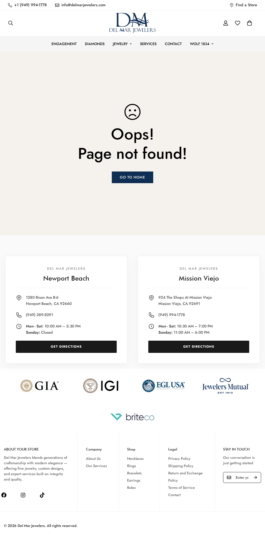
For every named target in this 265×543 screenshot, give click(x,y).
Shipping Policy (180, 465)
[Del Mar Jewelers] (132, 23)
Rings (131, 465)
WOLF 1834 (199, 43)
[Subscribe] (255, 477)
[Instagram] (23, 495)
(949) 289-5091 (39, 315)
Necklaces (135, 458)
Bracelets (134, 473)
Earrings (133, 480)
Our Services (96, 465)
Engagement (64, 43)
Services (148, 43)
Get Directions (66, 346)
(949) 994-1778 (171, 315)
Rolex (131, 487)
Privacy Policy (179, 458)
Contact (173, 43)
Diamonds (95, 43)
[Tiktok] (42, 495)
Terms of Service (181, 487)
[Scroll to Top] (255, 515)
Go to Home (132, 177)
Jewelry (120, 43)
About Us (93, 458)
